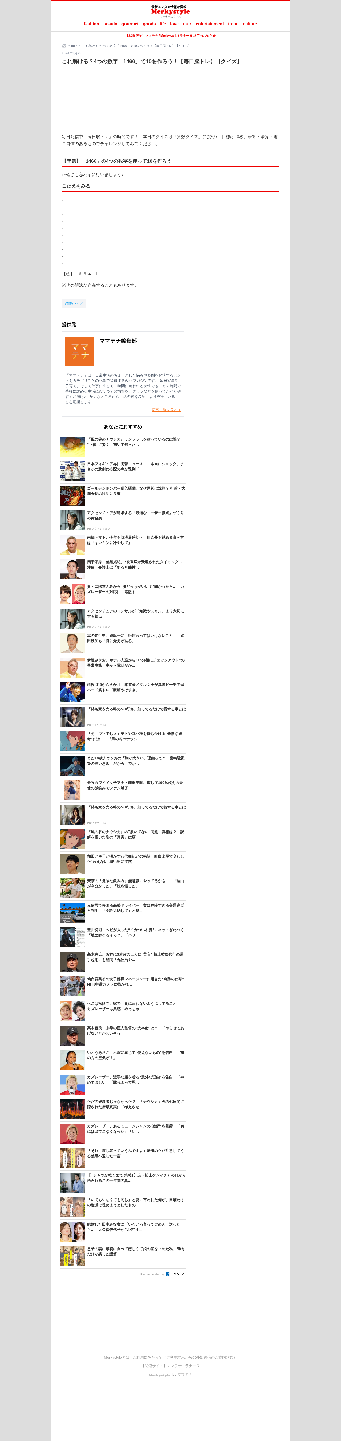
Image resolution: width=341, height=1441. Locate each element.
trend (233, 24)
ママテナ (174, 1366)
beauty (110, 24)
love (174, 24)
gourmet (130, 24)
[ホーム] (64, 46)
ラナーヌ (192, 1366)
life (163, 24)
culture (250, 24)
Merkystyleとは (116, 1357)
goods (149, 24)
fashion (91, 24)
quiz (187, 24)
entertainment (210, 24)
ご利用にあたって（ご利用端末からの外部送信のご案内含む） (185, 1357)
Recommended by (152, 1274)
